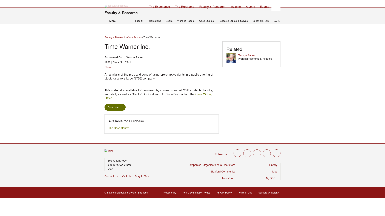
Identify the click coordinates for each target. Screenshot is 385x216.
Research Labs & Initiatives (233, 20)
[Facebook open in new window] (247, 153)
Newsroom (228, 178)
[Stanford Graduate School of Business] (116, 7)
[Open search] (275, 6)
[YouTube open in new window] (267, 153)
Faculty (139, 20)
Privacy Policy (225, 192)
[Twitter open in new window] (237, 153)
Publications (154, 20)
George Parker (247, 55)
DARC (277, 20)
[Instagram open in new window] (257, 153)
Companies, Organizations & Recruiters (211, 165)
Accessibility (170, 192)
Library (273, 165)
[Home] (109, 151)
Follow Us (221, 154)
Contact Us (111, 176)
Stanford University (269, 192)
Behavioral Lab (261, 20)
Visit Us (126, 176)
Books (169, 20)
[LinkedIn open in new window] (276, 153)
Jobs (274, 171)
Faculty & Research (121, 12)
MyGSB (271, 178)
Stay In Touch (143, 176)
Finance (109, 67)
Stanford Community (222, 171)
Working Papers (185, 20)
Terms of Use (246, 192)
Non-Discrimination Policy (197, 192)
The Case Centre (119, 128)
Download (114, 107)
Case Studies (206, 20)
